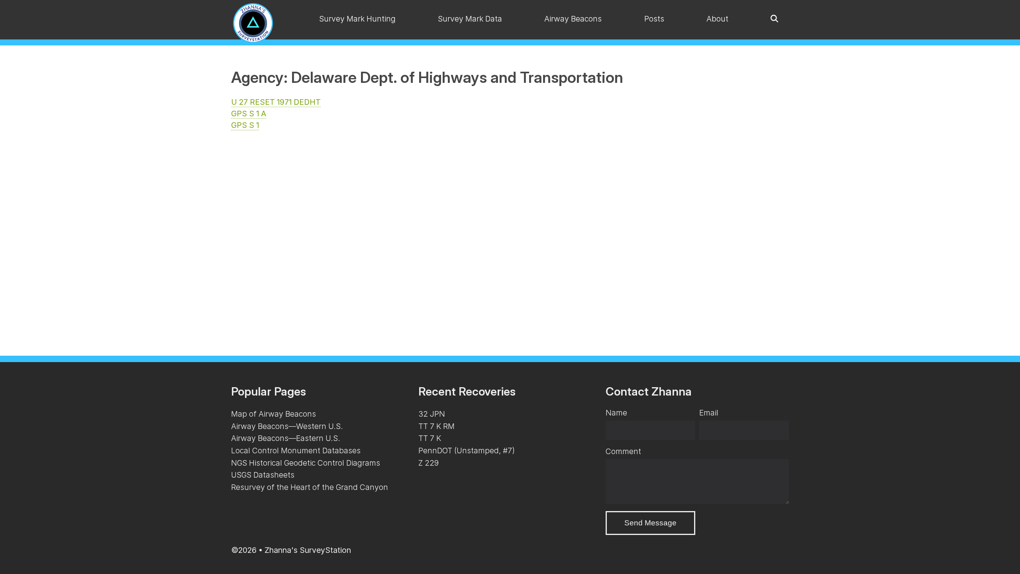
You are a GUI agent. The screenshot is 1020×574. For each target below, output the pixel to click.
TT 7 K (429, 438)
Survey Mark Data (470, 19)
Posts (654, 19)
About (717, 19)
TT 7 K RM (436, 426)
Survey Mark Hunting (357, 19)
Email (708, 412)
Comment (623, 451)
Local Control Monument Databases (296, 450)
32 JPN (431, 414)
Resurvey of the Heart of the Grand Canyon (309, 487)
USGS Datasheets (262, 475)
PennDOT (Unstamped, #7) (466, 450)
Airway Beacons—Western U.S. (287, 426)
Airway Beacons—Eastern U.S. (285, 438)
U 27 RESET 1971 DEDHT (276, 102)
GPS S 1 (245, 125)
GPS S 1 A (248, 113)
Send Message (650, 523)
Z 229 (428, 463)
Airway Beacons (573, 19)
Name (616, 412)
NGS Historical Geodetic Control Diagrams (305, 463)
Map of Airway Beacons (273, 414)
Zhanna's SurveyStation (308, 550)
